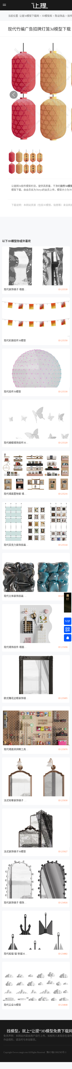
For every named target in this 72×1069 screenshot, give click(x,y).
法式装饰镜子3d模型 (15, 851)
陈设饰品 (60, 16)
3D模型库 (47, 16)
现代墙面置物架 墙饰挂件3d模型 (16, 493)
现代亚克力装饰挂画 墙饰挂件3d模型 (16, 545)
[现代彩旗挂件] (36, 316)
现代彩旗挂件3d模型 (15, 340)
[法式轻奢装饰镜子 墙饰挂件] (36, 776)
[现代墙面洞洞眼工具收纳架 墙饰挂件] (36, 725)
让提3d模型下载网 (29, 16)
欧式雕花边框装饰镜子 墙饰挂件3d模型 (16, 698)
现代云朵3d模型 (12, 1005)
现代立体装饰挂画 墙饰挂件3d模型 (16, 596)
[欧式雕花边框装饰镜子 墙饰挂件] (36, 674)
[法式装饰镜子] (36, 827)
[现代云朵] (36, 981)
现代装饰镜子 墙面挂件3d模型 (16, 289)
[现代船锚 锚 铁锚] (36, 930)
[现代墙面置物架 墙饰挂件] (36, 470)
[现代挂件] (36, 368)
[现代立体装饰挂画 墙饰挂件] (36, 572)
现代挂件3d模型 (12, 391)
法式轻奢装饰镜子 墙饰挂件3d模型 (16, 800)
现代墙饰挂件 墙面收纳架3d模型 (16, 647)
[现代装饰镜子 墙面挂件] (36, 265)
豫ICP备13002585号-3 (56, 1052)
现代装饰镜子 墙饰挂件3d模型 (16, 902)
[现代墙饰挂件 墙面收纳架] (36, 623)
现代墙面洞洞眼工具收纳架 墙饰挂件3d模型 (16, 749)
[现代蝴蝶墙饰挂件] (36, 419)
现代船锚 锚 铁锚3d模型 (16, 953)
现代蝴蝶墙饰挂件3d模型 (16, 442)
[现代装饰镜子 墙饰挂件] (36, 879)
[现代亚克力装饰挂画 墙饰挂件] (36, 521)
